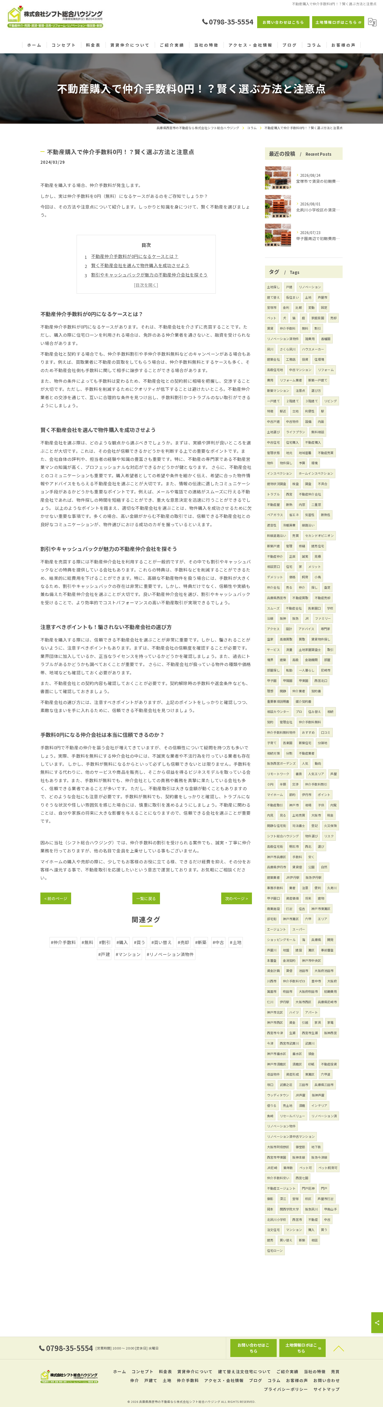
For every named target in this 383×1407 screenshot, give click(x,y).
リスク (329, 836)
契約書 (316, 691)
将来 (308, 898)
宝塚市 (272, 307)
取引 (330, 649)
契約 (270, 722)
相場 (308, 805)
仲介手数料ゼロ (294, 981)
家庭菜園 (317, 318)
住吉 (302, 908)
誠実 (305, 556)
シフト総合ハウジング (283, 836)
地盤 (286, 950)
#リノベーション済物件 (170, 954)
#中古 (218, 942)
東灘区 (310, 1074)
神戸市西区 (275, 1022)
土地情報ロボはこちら (336, 22)
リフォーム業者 (291, 380)
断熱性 (326, 514)
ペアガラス (275, 514)
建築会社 (273, 359)
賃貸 (270, 328)
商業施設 (273, 908)
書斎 (299, 773)
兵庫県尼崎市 (327, 1002)
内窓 (302, 504)
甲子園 (272, 680)
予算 (302, 463)
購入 (311, 1229)
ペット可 (305, 1167)
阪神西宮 (330, 1033)
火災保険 (330, 825)
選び (321, 846)
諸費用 (310, 338)
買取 (302, 639)
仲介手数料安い (278, 1178)
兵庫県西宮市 (276, 597)
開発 (330, 939)
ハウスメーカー (313, 349)
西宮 (289, 494)
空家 (270, 639)
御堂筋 (300, 1147)
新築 (302, 1240)
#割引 (105, 942)
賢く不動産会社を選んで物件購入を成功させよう (140, 265)
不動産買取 (300, 597)
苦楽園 (288, 742)
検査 (295, 483)
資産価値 (292, 898)
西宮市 (297, 1219)
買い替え (286, 1240)
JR (307, 618)
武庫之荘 (286, 1084)
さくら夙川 (288, 349)
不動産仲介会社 (310, 494)
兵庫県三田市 (323, 1084)
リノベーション (310, 287)
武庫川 (310, 1043)
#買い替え (161, 942)
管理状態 (273, 452)
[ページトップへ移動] (338, 1348)
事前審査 (327, 950)
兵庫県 (316, 939)
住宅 (289, 566)
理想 (270, 691)
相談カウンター (278, 711)
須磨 (302, 1105)
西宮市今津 (275, 1033)
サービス (273, 649)
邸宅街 (272, 918)
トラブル (273, 494)
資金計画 (273, 970)
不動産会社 (294, 608)
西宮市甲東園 (276, 1157)
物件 (270, 463)
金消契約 (289, 960)
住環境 (319, 359)
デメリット (275, 577)
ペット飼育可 (327, 1167)
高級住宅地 (275, 369)
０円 (270, 784)
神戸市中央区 (311, 960)
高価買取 (286, 639)
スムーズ (273, 608)
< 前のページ (55, 898)
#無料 (87, 942)
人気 (305, 763)
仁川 (270, 1002)
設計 (289, 628)
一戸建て (273, 401)
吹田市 (288, 991)
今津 (270, 1043)
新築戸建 (273, 546)
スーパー (298, 929)
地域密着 (305, 452)
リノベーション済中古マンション (291, 1136)
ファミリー (323, 618)
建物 (321, 898)
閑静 (283, 691)
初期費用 (330, 991)
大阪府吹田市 (308, 991)
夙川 (270, 349)
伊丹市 (307, 794)
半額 (283, 784)
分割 (289, 753)
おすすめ (308, 732)
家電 (330, 1022)
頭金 (311, 1053)
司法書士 (298, 825)
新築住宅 (305, 742)
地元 (289, 452)
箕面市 (272, 991)
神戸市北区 (275, 1012)
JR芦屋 (300, 1095)
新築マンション (278, 390)
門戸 (324, 1188)
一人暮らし (307, 670)
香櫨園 (326, 338)
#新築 (201, 942)
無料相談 (317, 432)
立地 (295, 411)
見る (283, 815)
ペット (272, 318)
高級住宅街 (275, 846)
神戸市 (294, 805)
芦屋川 (272, 950)
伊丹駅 (284, 1002)
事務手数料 (275, 887)
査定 (327, 587)
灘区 (311, 950)
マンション (294, 1229)
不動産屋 (273, 504)
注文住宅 (273, 1229)
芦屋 (333, 773)
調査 (308, 483)
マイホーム (275, 794)
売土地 (288, 1105)
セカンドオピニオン (319, 535)
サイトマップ (326, 1389)
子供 (321, 805)
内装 (321, 421)
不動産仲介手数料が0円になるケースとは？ (134, 256)
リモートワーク (278, 773)
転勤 (289, 670)
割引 (317, 328)
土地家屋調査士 (310, 649)
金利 (286, 307)
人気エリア (316, 773)
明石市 (294, 846)
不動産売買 (326, 452)
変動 (311, 307)
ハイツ (294, 1012)
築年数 (288, 1167)
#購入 (122, 942)
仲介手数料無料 (310, 722)
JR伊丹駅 (292, 877)
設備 (308, 421)
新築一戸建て (317, 380)
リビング (330, 401)
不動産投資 (329, 1064)
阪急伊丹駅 (314, 877)
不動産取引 (275, 805)
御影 (270, 1198)
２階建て (292, 401)
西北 (308, 846)
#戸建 (104, 954)
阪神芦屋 (318, 1095)
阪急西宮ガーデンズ (281, 763)
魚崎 (270, 1116)
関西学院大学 (289, 1209)
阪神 (283, 618)
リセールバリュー (292, 1116)
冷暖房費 (289, 525)
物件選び (311, 836)
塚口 (270, 1084)
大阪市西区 (303, 1002)
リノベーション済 (324, 1116)
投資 (305, 359)
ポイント (324, 794)
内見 (270, 815)
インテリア (319, 1105)
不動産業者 (307, 753)
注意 (305, 887)
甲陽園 (288, 680)
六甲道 (326, 1074)
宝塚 (295, 1198)
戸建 (289, 287)
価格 (292, 577)
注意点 (300, 390)
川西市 (272, 981)
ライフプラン (295, 432)
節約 (292, 794)
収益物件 (273, 1074)
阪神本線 (298, 1157)
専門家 (325, 628)
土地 (308, 297)
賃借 (289, 970)
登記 (314, 825)
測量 (289, 649)
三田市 (303, 1084)
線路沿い (308, 525)
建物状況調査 (276, 483)
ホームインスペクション (316, 473)
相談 (314, 1240)
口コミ (326, 732)
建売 (270, 1240)
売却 (333, 318)
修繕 (302, 546)
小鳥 (317, 577)
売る (289, 587)
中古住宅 (273, 442)
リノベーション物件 (281, 1126)
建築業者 (273, 877)
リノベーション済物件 (283, 338)
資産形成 (292, 1074)
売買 (295, 535)
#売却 (183, 942)
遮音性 (272, 525)
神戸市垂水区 (276, 1053)
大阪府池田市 (323, 970)
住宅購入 (292, 442)
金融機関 (311, 659)
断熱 (289, 504)
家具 (317, 1022)
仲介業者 (298, 691)
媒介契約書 (304, 701)
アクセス (273, 628)
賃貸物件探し (320, 639)
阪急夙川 (311, 1209)
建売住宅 (317, 546)
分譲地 (323, 742)
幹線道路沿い (276, 535)
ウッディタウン (278, 1095)
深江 (283, 1198)
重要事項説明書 (278, 701)
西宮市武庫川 (289, 1043)
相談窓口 (273, 566)
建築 (283, 659)
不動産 (313, 1219)
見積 (317, 556)
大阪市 (316, 815)
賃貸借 (297, 867)
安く (311, 857)
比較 (298, 307)
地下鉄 (316, 1147)
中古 (327, 1219)
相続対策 (273, 753)
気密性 (310, 514)
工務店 (291, 359)
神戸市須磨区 (276, 1064)
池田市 (303, 970)
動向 (318, 763)
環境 (314, 463)
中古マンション (300, 369)
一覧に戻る (146, 898)
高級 (295, 659)
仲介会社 (273, 587)
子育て (272, 742)
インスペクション (279, 473)
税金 (330, 815)
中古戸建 (273, 421)
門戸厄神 (308, 1188)
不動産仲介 (275, 556)
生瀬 (292, 1033)
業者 (292, 887)
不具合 (323, 483)
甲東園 (303, 680)
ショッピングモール (281, 939)
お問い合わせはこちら (283, 22)
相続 (330, 711)
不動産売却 (323, 597)
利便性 (310, 411)
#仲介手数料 (63, 942)
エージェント (276, 929)
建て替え (273, 297)
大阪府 (332, 981)
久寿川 (332, 887)
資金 (292, 1022)
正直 (292, 556)
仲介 (302, 587)
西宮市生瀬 (310, 1033)
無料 (305, 328)
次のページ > (236, 898)
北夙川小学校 (276, 1219)
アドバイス (306, 628)
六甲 (308, 918)
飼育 (305, 577)
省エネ (294, 514)
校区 (308, 1198)
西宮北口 (320, 680)
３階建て (311, 401)
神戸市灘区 (291, 918)
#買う (140, 942)
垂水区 (297, 1053)
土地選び (273, 432)
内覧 (333, 805)
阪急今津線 (319, 1157)
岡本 (270, 1209)
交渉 (295, 784)
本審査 (272, 960)
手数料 (297, 857)
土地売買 (298, 815)
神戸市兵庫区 (276, 857)
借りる (272, 1105)
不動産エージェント (281, 1188)
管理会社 (286, 722)
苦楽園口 (314, 608)
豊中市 (316, 981)
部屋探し (273, 670)
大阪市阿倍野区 (278, 1147)
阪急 (295, 618)
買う (324, 1229)
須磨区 (297, 1064)
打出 (289, 908)
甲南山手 (330, 1209)
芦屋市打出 (325, 1198)
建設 (298, 950)
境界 (270, 659)
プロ (299, 711)
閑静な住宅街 (276, 825)
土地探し (273, 287)
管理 (289, 546)
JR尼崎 (272, 1167)
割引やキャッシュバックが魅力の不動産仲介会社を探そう (149, 275)
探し (314, 587)
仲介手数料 (288, 328)
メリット (314, 566)
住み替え (314, 711)
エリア (323, 918)
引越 (305, 1022)
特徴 (270, 411)
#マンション (128, 954)
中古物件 (292, 421)
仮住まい (292, 297)
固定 (324, 307)
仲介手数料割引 (316, 784)
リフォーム (326, 369)
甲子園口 (273, 898)
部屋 (327, 659)
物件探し (286, 463)
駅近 (283, 411)
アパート (311, 1012)
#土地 (236, 942)
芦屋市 (323, 297)
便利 (317, 887)
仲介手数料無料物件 (281, 732)
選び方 (316, 390)
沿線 (270, 618)
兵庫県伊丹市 (276, 867)
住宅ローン (275, 1250)
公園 (311, 867)
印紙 (311, 1064)
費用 (270, 380)
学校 (330, 608)
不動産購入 (313, 442)
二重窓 (316, 504)
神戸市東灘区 (320, 908)
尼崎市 (326, 670)
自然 (324, 867)
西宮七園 (302, 1178)
